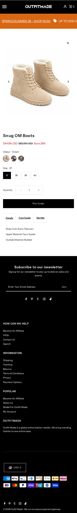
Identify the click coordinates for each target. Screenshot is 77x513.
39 (25, 175)
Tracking (7, 364)
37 (7, 175)
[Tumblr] (38, 299)
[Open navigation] (12, 6)
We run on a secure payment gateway (42, 509)
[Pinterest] (32, 299)
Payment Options (12, 382)
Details (9, 218)
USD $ (17, 467)
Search (7, 344)
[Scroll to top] (69, 504)
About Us (8, 402)
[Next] (68, 82)
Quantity (8, 190)
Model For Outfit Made (15, 407)
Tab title (40, 218)
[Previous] (9, 82)
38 (16, 175)
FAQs (6, 335)
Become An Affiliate (13, 330)
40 (34, 175)
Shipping (8, 360)
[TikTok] (51, 299)
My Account (9, 411)
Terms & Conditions (13, 373)
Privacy (7, 377)
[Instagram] (44, 299)
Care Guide (25, 218)
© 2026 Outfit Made (13, 509)
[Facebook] (26, 299)
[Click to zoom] (68, 43)
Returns (7, 369)
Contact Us (9, 339)
